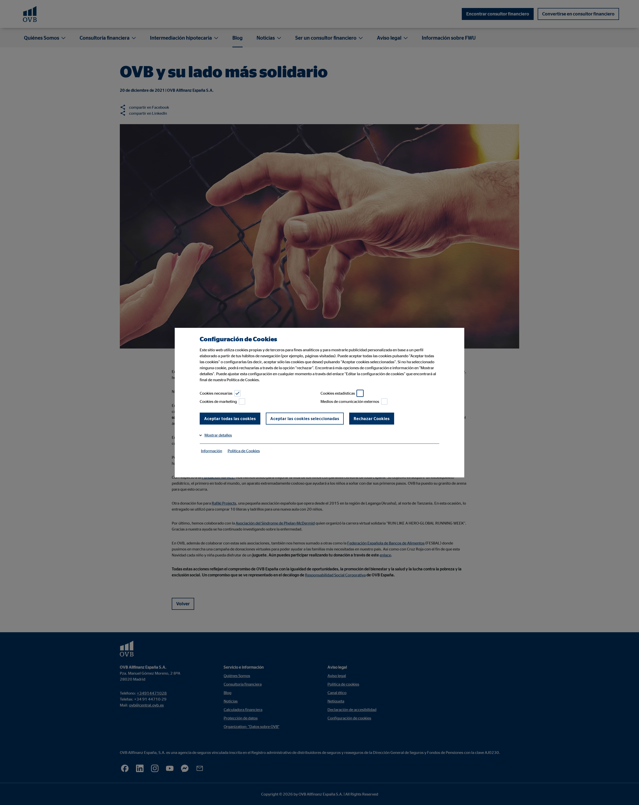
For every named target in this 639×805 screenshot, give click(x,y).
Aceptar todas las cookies (230, 418)
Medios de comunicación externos (349, 401)
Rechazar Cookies (372, 418)
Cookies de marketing (218, 401)
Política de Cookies (244, 450)
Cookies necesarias (216, 393)
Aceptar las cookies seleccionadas (304, 418)
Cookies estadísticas (337, 393)
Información (211, 450)
